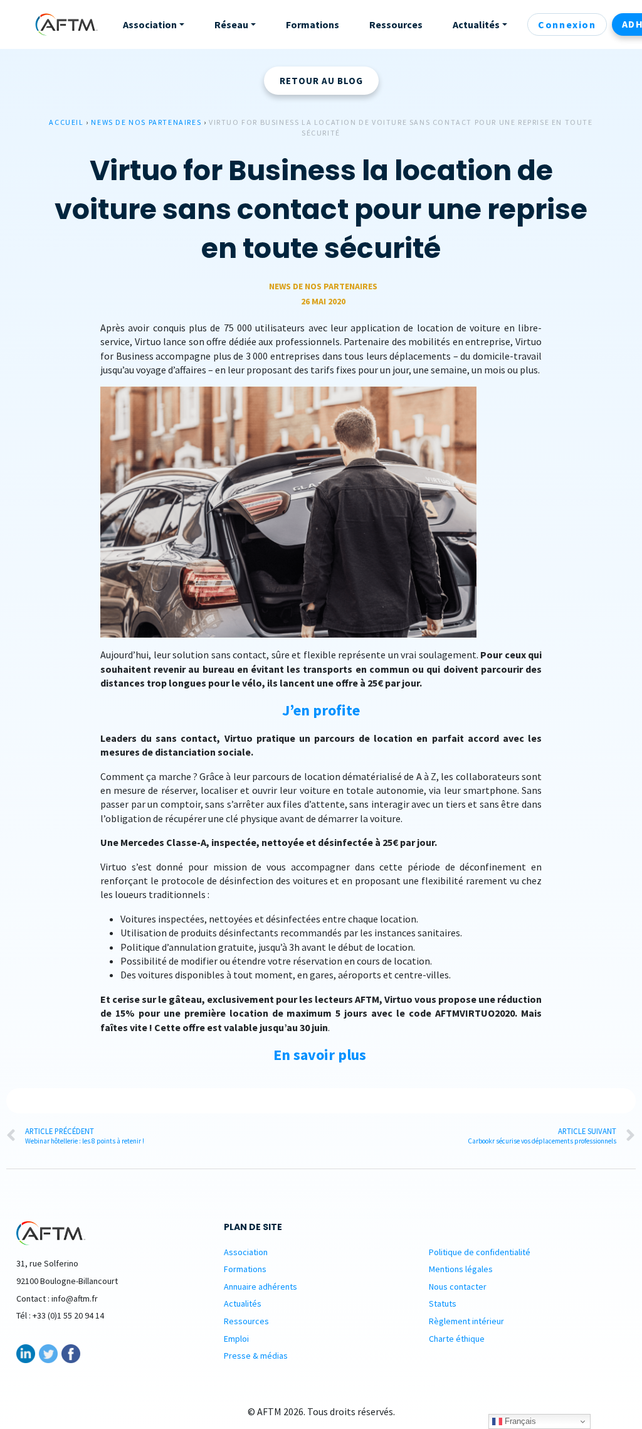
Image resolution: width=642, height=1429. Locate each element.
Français (519, 1421)
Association (246, 1252)
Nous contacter (458, 1286)
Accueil (66, 122)
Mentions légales (461, 1269)
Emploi (236, 1338)
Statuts (442, 1303)
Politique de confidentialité (479, 1252)
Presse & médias (256, 1355)
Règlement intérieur (466, 1321)
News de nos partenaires (146, 122)
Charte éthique (457, 1338)
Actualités (242, 1303)
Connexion (567, 24)
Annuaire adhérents (260, 1286)
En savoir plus (319, 1054)
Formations (245, 1269)
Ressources (246, 1321)
